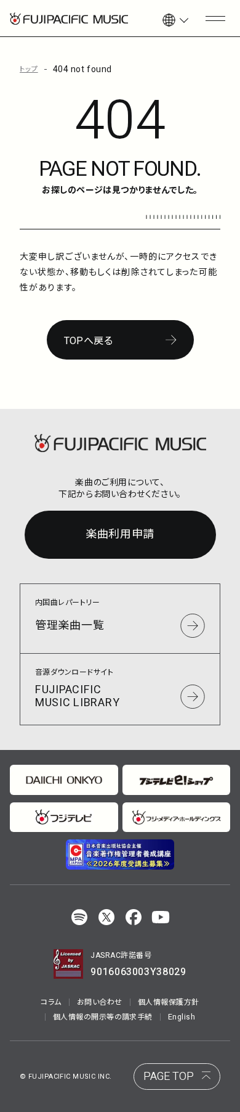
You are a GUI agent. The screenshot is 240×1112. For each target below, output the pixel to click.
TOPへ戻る (88, 341)
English (181, 1017)
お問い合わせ (99, 1002)
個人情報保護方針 (168, 1002)
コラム (51, 1002)
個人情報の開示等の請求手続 (103, 1017)
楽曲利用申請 (120, 534)
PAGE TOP (168, 1076)
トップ (29, 69)
